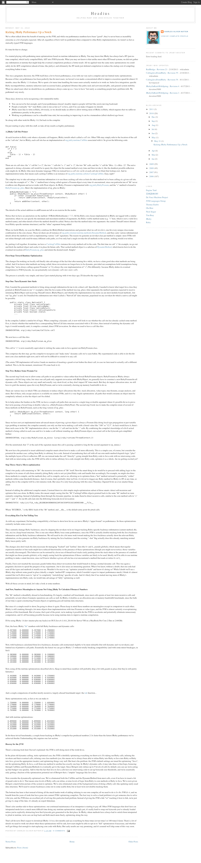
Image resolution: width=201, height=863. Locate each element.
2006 (151, 176)
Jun (153, 133)
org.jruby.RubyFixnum (99, 185)
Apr (153, 150)
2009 (151, 164)
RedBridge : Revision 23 (156, 69)
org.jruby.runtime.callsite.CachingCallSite (86, 173)
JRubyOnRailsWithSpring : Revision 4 (162, 86)
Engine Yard (151, 190)
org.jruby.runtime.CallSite (76, 140)
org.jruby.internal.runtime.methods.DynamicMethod (84, 232)
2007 (151, 172)
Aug (154, 125)
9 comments (59, 831)
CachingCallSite (53, 244)
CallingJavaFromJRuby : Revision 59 (162, 72)
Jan (153, 158)
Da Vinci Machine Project (157, 197)
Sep (153, 121)
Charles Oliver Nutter (176, 31)
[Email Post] (68, 831)
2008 (151, 168)
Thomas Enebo (152, 204)
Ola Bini (149, 208)
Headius (100, 13)
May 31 (157, 141)
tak (86, 692)
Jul (153, 129)
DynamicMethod (104, 246)
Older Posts (133, 841)
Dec (153, 116)
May (154, 137)
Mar (154, 154)
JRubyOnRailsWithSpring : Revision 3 (162, 92)
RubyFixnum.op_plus (14, 187)
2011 (151, 109)
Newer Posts (10, 841)
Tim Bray (150, 215)
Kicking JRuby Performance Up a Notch (28, 32)
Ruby (148, 222)
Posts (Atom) (22, 847)
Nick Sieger (151, 211)
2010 (151, 113)
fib (26, 626)
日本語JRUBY (152, 193)
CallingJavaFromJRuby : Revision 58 (162, 79)
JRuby (149, 218)
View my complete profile (174, 36)
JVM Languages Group (156, 200)
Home (72, 841)
